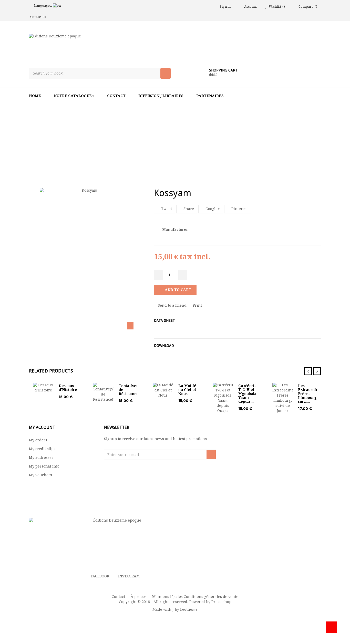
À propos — (141, 597)
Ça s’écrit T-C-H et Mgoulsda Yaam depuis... (247, 394)
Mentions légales (167, 597)
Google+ (212, 209)
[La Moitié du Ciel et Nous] (163, 390)
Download (164, 346)
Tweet (166, 209)
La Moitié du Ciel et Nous (187, 390)
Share (188, 209)
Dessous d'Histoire (68, 388)
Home (135, 135)
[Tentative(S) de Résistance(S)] (103, 392)
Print (197, 305)
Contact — (121, 597)
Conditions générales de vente (211, 597)
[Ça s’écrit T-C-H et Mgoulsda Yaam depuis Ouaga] (223, 398)
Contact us (38, 17)
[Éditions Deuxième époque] (85, 49)
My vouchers (40, 475)
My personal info (44, 466)
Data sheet (164, 320)
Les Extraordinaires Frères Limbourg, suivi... (313, 394)
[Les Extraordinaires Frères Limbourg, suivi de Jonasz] (282, 398)
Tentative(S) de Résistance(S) (131, 390)
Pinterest (239, 209)
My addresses (41, 457)
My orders (38, 440)
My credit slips (42, 449)
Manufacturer (175, 229)
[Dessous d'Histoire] (43, 388)
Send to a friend (172, 305)
